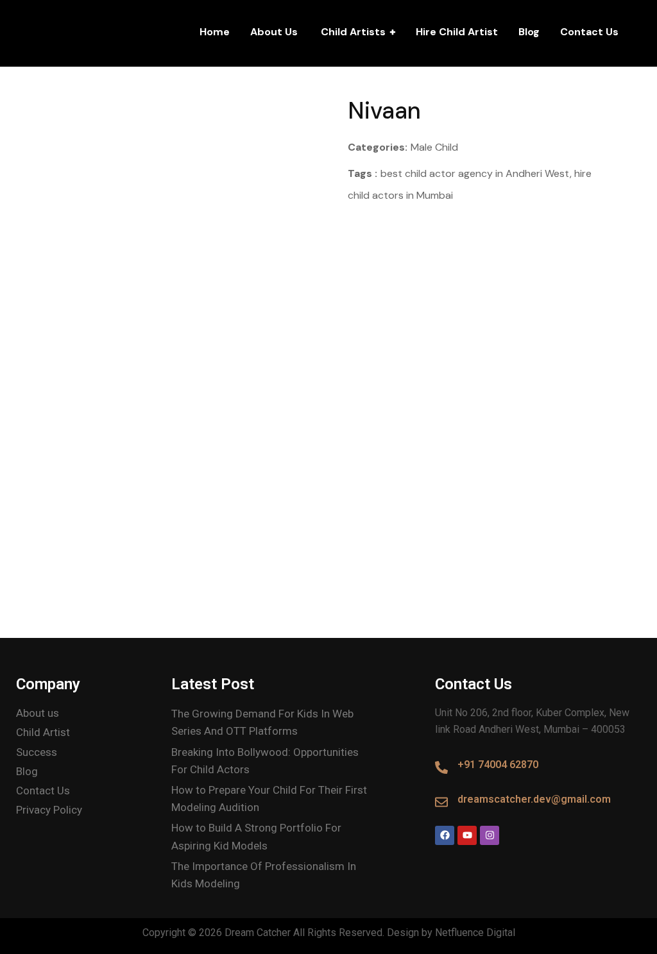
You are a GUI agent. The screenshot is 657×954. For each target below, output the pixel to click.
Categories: (377, 147)
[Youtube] (467, 835)
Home (215, 31)
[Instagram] (489, 835)
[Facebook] (444, 835)
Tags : (362, 173)
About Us (274, 31)
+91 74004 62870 (497, 764)
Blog (529, 31)
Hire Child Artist (457, 31)
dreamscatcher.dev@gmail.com (534, 799)
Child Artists (352, 31)
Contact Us (589, 31)
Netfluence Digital (475, 932)
